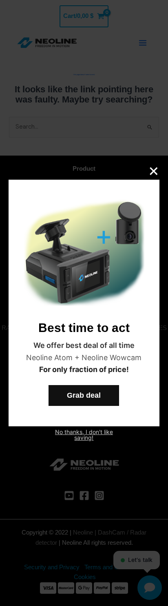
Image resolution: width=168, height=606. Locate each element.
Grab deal (84, 395)
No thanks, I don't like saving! (84, 435)
